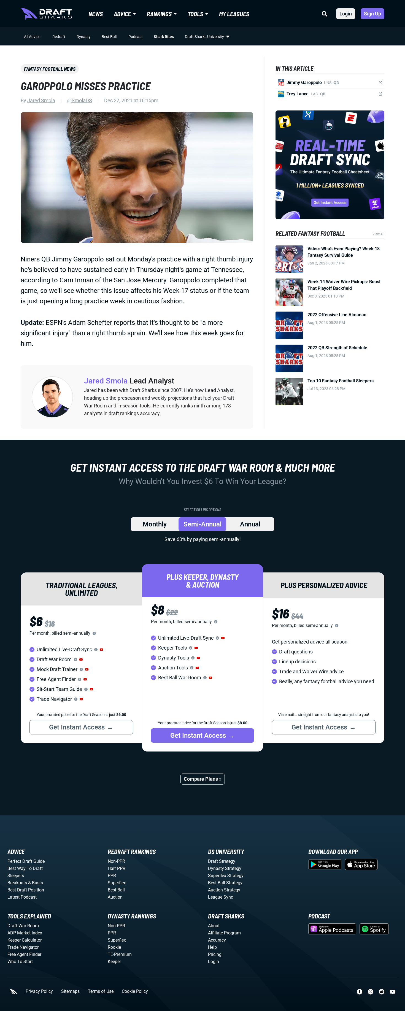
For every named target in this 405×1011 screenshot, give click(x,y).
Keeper (114, 961)
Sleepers (15, 875)
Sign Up (372, 14)
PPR (112, 875)
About (214, 925)
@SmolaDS (79, 100)
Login (345, 14)
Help (212, 947)
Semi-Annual (202, 524)
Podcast (135, 36)
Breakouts (17, 882)
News (95, 14)
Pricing (215, 954)
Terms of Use (101, 991)
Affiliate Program (224, 933)
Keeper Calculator (24, 940)
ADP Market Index (24, 933)
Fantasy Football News (49, 69)
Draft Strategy (221, 861)
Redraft (58, 36)
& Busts (35, 882)
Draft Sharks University (204, 36)
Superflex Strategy (226, 875)
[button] (101, 649)
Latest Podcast (22, 897)
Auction (115, 897)
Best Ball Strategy (225, 882)
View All (378, 234)
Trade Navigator (23, 947)
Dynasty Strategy (224, 868)
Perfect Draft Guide (26, 861)
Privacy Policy (39, 991)
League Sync (220, 897)
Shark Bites (164, 36)
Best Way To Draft (25, 868)
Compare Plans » (203, 779)
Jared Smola (41, 100)
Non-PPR (116, 861)
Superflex (117, 882)
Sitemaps (70, 991)
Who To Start (20, 961)
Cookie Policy (135, 991)
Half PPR (116, 868)
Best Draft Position (25, 890)
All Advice (32, 36)
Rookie (114, 947)
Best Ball (109, 36)
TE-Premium (120, 954)
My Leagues (234, 14)
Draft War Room (23, 925)
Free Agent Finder (24, 954)
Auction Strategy (224, 890)
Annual (250, 524)
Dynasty (84, 36)
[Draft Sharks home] (46, 14)
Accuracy (217, 940)
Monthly (155, 524)
